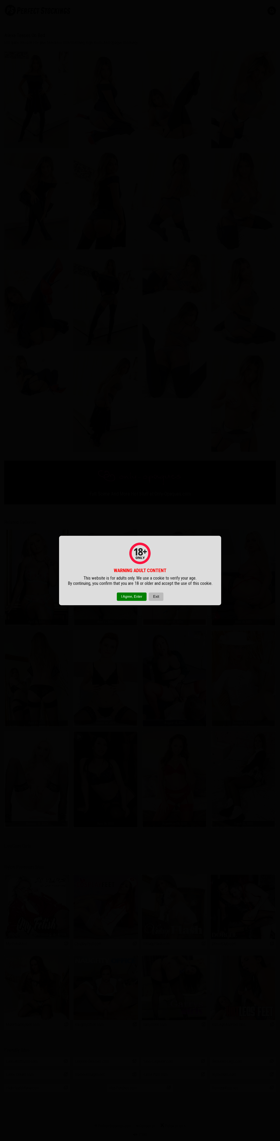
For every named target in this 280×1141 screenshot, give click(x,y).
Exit (156, 596)
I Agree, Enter (131, 596)
